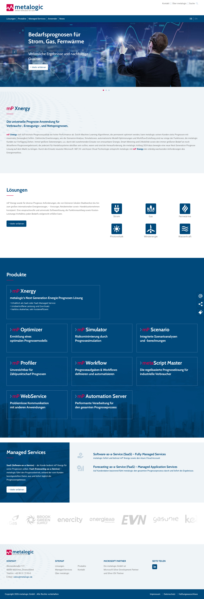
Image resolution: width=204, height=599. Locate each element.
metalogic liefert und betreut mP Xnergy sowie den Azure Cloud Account (126, 458)
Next (189, 52)
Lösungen (11, 18)
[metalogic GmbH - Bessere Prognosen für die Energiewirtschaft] (25, 7)
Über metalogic (179, 3)
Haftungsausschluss (188, 594)
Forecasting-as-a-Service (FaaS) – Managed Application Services (135, 467)
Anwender (52, 18)
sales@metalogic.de (22, 577)
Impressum (155, 594)
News (62, 18)
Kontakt (165, 3)
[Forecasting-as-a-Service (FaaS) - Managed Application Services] (80, 469)
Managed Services (37, 18)
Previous (14, 52)
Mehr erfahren (39, 67)
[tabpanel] (102, 54)
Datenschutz (169, 594)
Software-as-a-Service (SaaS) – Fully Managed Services (129, 454)
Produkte (22, 18)
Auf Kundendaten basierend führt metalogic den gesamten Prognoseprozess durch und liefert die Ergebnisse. (143, 471)
